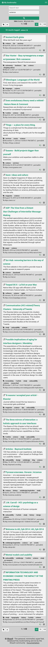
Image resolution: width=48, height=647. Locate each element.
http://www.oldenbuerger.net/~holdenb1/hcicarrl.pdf (21, 521)
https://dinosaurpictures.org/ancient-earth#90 (19, 48)
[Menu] (46, 3)
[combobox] (24, 12)
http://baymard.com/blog (12, 464)
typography (15, 617)
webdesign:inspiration (27, 490)
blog (33, 460)
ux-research (8, 560)
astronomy (9, 65)
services (20, 43)
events (36, 543)
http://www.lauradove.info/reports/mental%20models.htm (23, 565)
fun (14, 43)
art (31, 543)
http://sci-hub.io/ (10, 277)
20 (37, 24)
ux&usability (15, 327)
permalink (22, 46)
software (8, 293)
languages (8, 88)
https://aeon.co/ (9, 200)
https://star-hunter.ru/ (11, 72)
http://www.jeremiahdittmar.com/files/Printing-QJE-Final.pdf (24, 622)
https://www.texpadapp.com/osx (15, 298)
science (23, 30)
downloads (16, 272)
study (22, 113)
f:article (8, 113)
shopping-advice (9, 68)
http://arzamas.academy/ (12, 495)
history (15, 490)
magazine (8, 196)
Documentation (33, 643)
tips (25, 65)
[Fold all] (7, 24)
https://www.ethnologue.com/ (14, 93)
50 (40, 24)
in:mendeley (9, 381)
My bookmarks (10, 2)
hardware (18, 65)
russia (16, 138)
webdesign (26, 460)
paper (7, 248)
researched (15, 383)
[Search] (24, 18)
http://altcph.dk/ (9, 547)
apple (23, 293)
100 (44, 24)
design (18, 460)
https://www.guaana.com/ (13, 167)
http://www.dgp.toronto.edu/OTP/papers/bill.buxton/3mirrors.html (26, 441)
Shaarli (10, 639)
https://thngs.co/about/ (12, 143)
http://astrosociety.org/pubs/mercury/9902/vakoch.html (22, 252)
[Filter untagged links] (3, 24)
